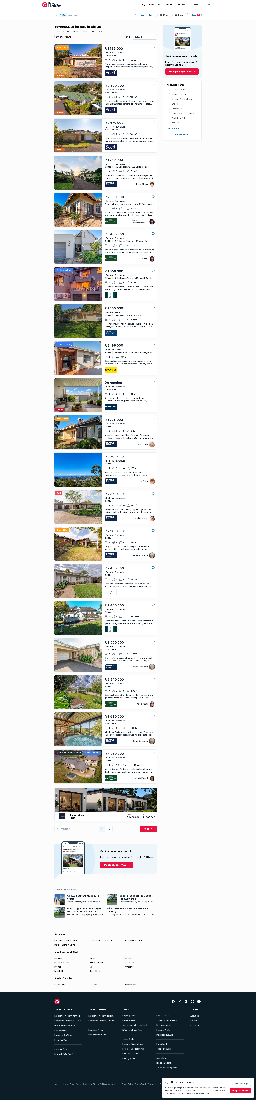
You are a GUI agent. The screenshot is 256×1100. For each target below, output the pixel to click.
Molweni (128, 958)
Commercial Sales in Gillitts (101, 940)
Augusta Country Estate (182, 99)
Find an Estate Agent (63, 1054)
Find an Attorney (163, 1025)
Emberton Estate (179, 94)
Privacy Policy (127, 1084)
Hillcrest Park (177, 108)
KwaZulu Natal (72, 31)
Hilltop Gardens (96, 962)
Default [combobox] (138, 37)
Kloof (93, 31)
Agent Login (161, 1058)
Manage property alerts (182, 71)
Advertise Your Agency (166, 1067)
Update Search (182, 134)
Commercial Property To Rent (101, 1020)
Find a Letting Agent (97, 1035)
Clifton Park (59, 984)
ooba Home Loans (164, 1049)
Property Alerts (163, 1030)
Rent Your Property (96, 1030)
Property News (129, 1020)
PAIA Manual (152, 1084)
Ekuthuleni (58, 958)
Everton (175, 104)
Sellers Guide (128, 1039)
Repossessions (60, 1030)
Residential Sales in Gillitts (65, 940)
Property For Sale (63, 1010)
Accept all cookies (240, 1090)
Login (195, 5)
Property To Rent (97, 1010)
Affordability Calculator (166, 1020)
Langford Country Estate (183, 113)
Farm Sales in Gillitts (133, 940)
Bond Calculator (163, 1015)
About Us (194, 1016)
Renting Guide (128, 1058)
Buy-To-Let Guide (130, 1053)
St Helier (93, 984)
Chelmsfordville (178, 89)
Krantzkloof (95, 971)
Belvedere (176, 123)
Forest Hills (59, 971)
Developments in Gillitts (64, 945)
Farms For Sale (60, 1040)
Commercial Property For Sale (67, 1020)
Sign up (208, 5)
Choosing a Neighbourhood (134, 1025)
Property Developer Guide (133, 1049)
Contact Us (195, 1025)
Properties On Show (63, 1035)
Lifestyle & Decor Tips (132, 1030)
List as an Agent (163, 1063)
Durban (84, 31)
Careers (193, 1020)
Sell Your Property (62, 1049)
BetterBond (161, 1044)
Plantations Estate (180, 118)
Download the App (164, 1035)
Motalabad (129, 962)
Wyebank (129, 967)
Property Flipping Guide (132, 1044)
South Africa (59, 31)
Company (194, 1010)
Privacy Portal (140, 1084)
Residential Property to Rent (101, 1016)
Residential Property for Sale (67, 1016)
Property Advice (129, 1015)
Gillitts (101, 31)
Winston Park (131, 984)
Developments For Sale (64, 1025)
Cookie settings (240, 1083)
